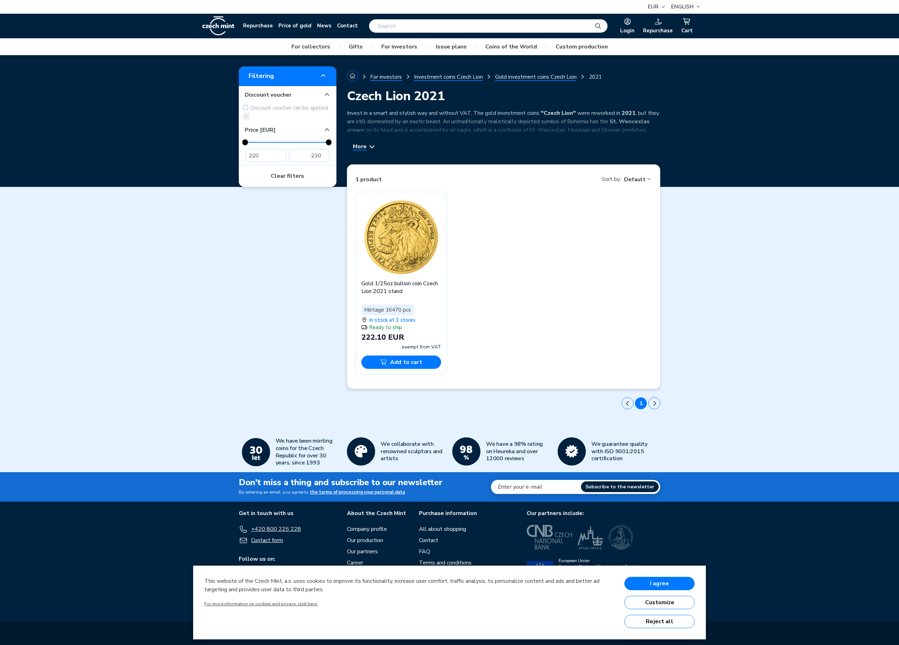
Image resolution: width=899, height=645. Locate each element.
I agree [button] (659, 583)
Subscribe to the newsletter (619, 486)
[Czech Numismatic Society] (621, 537)
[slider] (245, 142)
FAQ (424, 551)
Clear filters (287, 176)
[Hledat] (598, 26)
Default (634, 179)
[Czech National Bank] (549, 537)
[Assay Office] (590, 537)
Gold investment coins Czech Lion (536, 76)
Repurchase (258, 25)
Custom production (582, 47)
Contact (347, 25)
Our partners (362, 551)
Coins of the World (511, 47)
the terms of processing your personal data (357, 492)
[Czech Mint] (218, 26)
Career (355, 563)
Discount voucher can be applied (286, 112)
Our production (365, 540)
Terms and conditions (445, 563)
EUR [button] (654, 6)
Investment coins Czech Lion (448, 76)
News (324, 25)
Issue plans (451, 47)
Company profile (367, 529)
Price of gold (294, 25)
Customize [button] (659, 602)
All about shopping (442, 529)
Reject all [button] (659, 621)
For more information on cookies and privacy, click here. (261, 604)
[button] (684, 7)
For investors (399, 47)
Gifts (356, 47)
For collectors (310, 47)
